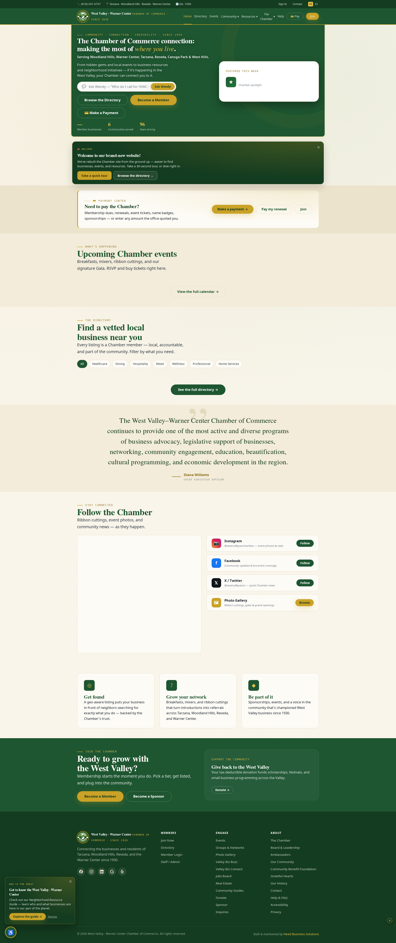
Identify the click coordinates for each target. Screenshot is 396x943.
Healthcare (99, 364)
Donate (221, 898)
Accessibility (279, 905)
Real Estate (224, 883)
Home (188, 16)
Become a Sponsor (148, 796)
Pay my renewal (274, 209)
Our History (279, 883)
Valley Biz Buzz (226, 862)
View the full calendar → (198, 291)
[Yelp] (122, 872)
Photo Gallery (226, 854)
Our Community (282, 862)
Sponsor (221, 905)
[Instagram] (91, 872)
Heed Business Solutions (301, 934)
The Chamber (267, 16)
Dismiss (52, 916)
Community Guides (230, 890)
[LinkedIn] (102, 872)
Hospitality (140, 364)
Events (214, 16)
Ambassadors (280, 854)
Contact (297, 4)
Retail (160, 364)
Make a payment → (232, 209)
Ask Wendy (163, 86)
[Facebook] (81, 872)
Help (281, 16)
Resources (250, 16)
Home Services (229, 364)
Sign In (282, 4)
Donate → (222, 790)
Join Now (167, 840)
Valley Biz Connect (229, 869)
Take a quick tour (94, 175)
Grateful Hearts (282, 876)
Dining (120, 364)
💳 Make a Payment (101, 112)
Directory (200, 16)
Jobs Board (223, 876)
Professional (201, 364)
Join (312, 16)
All (82, 364)
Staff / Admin (170, 862)
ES (316, 4)
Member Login (171, 854)
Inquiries (222, 912)
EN (310, 4)
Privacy (276, 912)
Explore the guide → (27, 916)
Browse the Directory (102, 100)
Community (230, 16)
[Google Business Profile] (112, 872)
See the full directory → (198, 389)
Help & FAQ (279, 898)
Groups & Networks (230, 847)
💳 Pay (294, 16)
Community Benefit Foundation (293, 869)
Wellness (178, 364)
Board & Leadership (285, 847)
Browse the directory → (135, 175)
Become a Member (154, 100)
